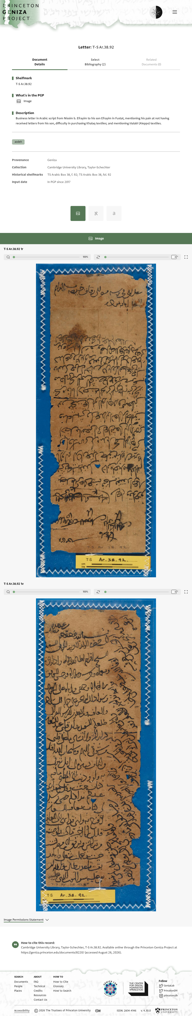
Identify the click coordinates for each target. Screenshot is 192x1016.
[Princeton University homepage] (166, 1011)
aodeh (18, 142)
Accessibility (21, 1010)
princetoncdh (171, 995)
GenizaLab (169, 985)
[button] (22, 14)
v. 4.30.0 (146, 1010)
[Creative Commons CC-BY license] (98, 1010)
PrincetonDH (170, 990)
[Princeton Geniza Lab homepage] (113, 988)
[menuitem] (21, 982)
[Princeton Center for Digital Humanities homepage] (141, 988)
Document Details (39, 62)
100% (85, 256)
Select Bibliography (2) (95, 62)
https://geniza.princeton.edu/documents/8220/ (52, 952)
